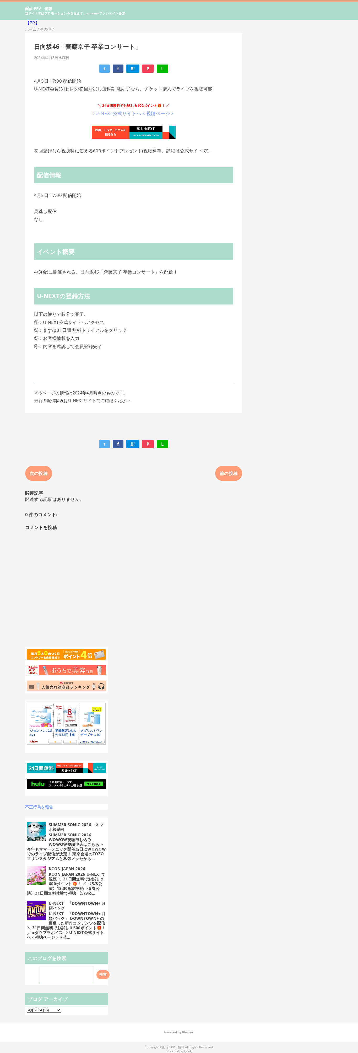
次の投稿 (39, 473)
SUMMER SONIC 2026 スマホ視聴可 (76, 827)
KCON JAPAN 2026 (67, 868)
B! (133, 69)
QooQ (188, 1051)
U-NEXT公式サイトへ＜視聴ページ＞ (135, 113)
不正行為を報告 (39, 806)
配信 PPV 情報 (38, 8)
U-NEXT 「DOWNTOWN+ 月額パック (77, 906)
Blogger (187, 1032)
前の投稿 (229, 473)
